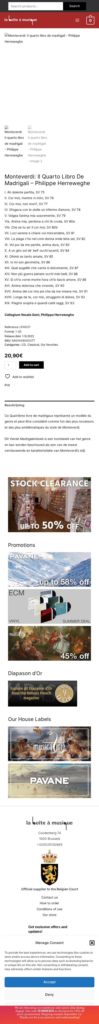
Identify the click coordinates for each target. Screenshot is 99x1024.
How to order (49, 903)
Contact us (49, 897)
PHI (7, 385)
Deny (49, 994)
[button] (92, 943)
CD (24, 344)
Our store (49, 915)
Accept (50, 982)
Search (74, 6)
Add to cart (31, 365)
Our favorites (49, 344)
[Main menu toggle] (77, 20)
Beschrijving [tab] (14, 405)
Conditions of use (49, 909)
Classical (33, 344)
